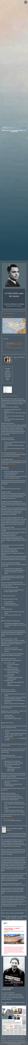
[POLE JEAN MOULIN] (14, 326)
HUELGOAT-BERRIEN (18, 343)
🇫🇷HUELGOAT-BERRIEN (21, 1042)
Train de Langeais (11, 464)
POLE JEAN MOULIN (7, 1042)
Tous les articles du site (8, 316)
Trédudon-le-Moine (14, 738)
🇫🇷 (13, 343)
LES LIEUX (14, 1042)
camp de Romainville (9, 818)
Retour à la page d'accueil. (9, 313)
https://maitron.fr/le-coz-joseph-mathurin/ (14, 344)
